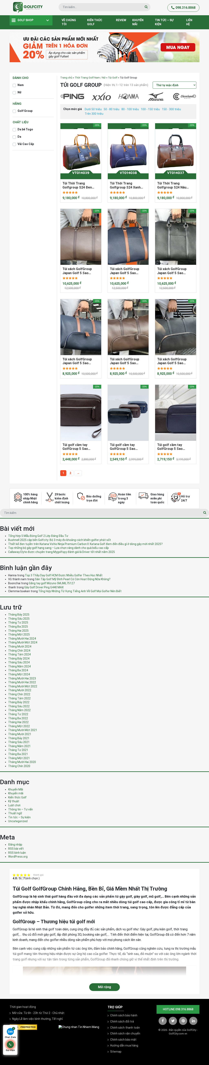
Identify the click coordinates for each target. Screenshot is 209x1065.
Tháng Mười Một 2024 (22, 642)
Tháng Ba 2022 (18, 718)
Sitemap (115, 1051)
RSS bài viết (16, 848)
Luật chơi (14, 805)
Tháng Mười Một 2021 (22, 730)
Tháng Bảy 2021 (18, 738)
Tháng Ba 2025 (18, 626)
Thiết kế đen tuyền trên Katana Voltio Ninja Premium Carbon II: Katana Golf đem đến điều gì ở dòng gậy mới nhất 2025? (85, 544)
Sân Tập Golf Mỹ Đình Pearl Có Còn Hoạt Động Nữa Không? (72, 579)
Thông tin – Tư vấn (20, 809)
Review (121, 20)
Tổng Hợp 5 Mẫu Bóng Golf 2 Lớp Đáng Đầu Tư (38, 535)
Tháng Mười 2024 (19, 646)
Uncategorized (18, 821)
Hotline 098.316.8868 (178, 1009)
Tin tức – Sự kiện (164, 22)
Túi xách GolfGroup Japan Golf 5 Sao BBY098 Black (172, 271)
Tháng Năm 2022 (19, 710)
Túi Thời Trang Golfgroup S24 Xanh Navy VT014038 (125, 185)
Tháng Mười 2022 (19, 690)
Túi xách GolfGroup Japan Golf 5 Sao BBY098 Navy (124, 271)
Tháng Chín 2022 (19, 694)
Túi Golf (112, 77)
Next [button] (194, 96)
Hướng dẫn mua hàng (124, 1045)
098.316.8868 (186, 8)
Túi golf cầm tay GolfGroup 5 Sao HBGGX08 (170, 447)
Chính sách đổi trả (122, 1021)
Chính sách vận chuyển (125, 1033)
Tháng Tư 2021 (18, 750)
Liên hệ (189, 22)
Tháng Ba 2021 (18, 754)
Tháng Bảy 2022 (18, 702)
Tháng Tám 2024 (19, 654)
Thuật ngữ (15, 813)
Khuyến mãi (137, 22)
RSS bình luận (17, 852)
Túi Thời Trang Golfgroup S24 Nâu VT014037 (171, 185)
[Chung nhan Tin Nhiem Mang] (79, 1027)
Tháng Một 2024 (19, 674)
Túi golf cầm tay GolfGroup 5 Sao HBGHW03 (75, 447)
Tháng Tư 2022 (18, 714)
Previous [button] (62, 96)
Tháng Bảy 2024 (18, 658)
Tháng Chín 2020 (19, 766)
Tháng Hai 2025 (18, 630)
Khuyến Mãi (15, 789)
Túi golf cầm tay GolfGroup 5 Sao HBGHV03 (122, 447)
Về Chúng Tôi (69, 22)
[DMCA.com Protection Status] (23, 1027)
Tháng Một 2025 (19, 634)
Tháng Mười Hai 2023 (22, 678)
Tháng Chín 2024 (19, 650)
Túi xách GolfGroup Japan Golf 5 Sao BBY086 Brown (124, 361)
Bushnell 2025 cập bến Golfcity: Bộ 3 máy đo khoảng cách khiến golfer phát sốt (59, 540)
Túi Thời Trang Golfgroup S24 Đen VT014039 (77, 185)
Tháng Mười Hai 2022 (22, 682)
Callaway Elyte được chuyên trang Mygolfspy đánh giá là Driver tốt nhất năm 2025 (61, 552)
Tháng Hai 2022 (18, 722)
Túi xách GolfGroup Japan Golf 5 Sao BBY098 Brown (77, 271)
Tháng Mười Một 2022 (22, 686)
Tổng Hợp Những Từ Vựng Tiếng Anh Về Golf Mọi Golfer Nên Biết (79, 591)
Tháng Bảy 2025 (18, 614)
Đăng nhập (15, 844)
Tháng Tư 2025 (18, 622)
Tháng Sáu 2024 (19, 662)
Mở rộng (104, 987)
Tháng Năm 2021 (19, 746)
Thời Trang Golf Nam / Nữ (90, 77)
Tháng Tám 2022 (19, 698)
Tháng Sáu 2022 (19, 706)
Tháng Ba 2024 (18, 670)
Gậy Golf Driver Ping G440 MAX (44, 587)
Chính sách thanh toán (125, 1027)
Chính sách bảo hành (123, 1015)
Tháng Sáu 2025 (19, 618)
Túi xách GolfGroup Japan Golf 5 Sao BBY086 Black (172, 361)
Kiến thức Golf (94, 22)
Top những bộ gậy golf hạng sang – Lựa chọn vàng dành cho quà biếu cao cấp (58, 547)
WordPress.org (18, 856)
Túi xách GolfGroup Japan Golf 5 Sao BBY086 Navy (77, 361)
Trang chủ (66, 77)
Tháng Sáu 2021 (19, 742)
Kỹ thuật (13, 801)
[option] (74, 96)
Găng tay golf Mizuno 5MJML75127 (52, 583)
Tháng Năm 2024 (19, 666)
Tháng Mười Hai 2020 (22, 762)
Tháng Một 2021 (19, 758)
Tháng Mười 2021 (19, 734)
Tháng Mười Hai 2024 (22, 638)
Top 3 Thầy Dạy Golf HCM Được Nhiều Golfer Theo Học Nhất (63, 575)
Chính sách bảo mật (123, 1039)
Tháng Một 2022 (19, 726)
